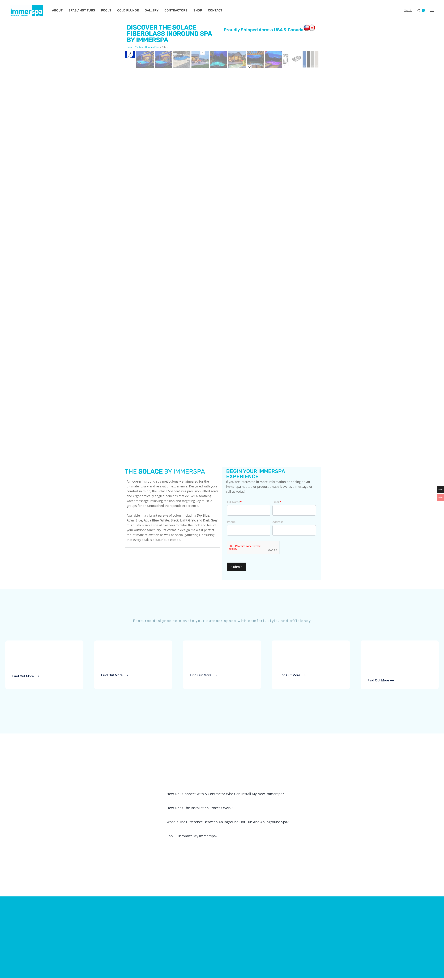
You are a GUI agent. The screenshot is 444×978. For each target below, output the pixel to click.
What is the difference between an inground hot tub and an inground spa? (227, 822)
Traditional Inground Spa (147, 47)
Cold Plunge (128, 10)
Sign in (408, 10)
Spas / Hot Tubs (82, 10)
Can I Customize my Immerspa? (191, 836)
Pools (106, 10)
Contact (215, 10)
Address (277, 522)
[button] (263, 794)
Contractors (175, 10)
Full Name (234, 502)
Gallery (152, 10)
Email (276, 502)
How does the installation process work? (199, 808)
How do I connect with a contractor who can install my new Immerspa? (225, 793)
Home (130, 47)
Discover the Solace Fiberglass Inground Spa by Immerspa (169, 34)
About (57, 10)
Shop (197, 10)
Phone (231, 522)
